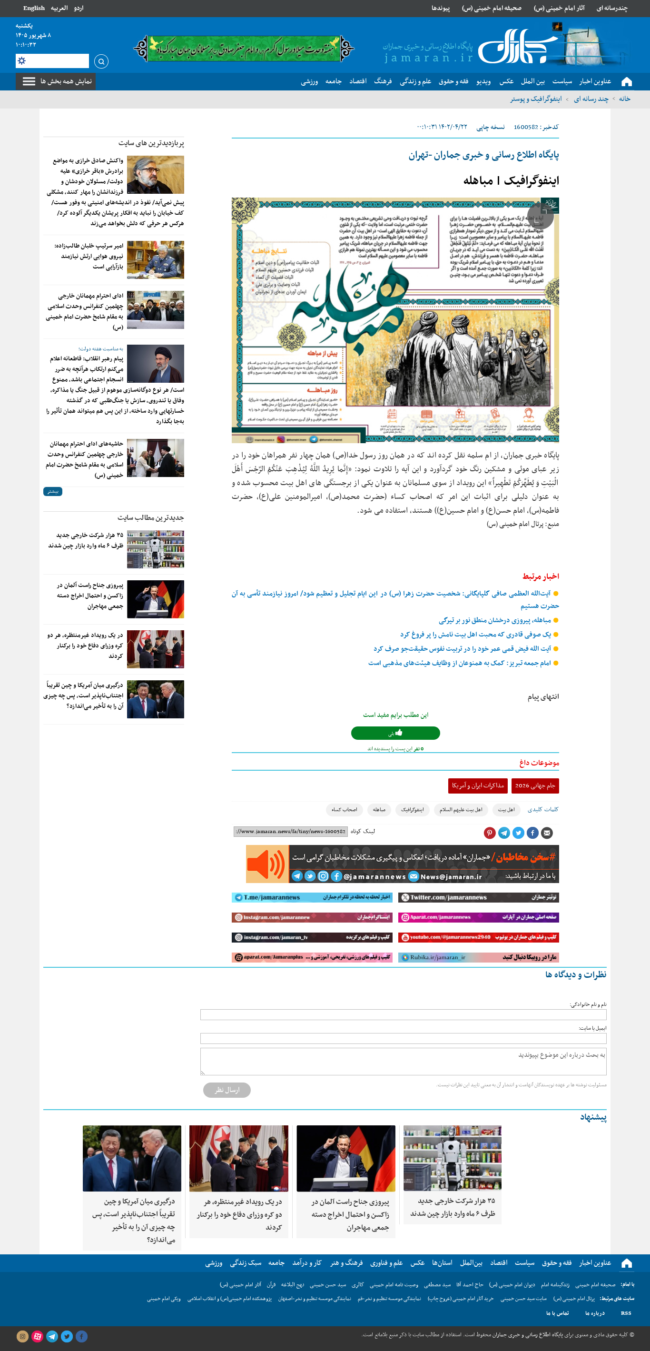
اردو (78, 8)
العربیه (59, 8)
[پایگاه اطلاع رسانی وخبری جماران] (468, 47)
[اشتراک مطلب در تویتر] (518, 833)
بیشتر (53, 491)
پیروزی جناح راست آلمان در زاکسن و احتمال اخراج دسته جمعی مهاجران (90, 596)
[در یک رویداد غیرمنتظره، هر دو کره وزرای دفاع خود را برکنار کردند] (155, 649)
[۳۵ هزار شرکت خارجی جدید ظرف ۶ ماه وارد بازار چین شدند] (155, 549)
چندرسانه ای (612, 8)
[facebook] (81, 1336)
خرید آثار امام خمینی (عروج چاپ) (461, 1298)
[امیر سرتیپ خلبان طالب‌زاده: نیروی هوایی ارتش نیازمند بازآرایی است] (155, 260)
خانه (624, 99)
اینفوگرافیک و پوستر (536, 99)
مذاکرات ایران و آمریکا (478, 785)
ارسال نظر (227, 1090)
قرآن (271, 1285)
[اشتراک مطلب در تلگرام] (504, 833)
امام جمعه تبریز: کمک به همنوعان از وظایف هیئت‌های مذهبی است (460, 663)
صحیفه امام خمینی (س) (492, 8)
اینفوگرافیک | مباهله (511, 181)
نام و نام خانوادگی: (588, 1004)
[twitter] (66, 1336)
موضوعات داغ (539, 763)
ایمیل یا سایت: (593, 1028)
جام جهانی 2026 (535, 785)
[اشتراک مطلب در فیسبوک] (532, 833)
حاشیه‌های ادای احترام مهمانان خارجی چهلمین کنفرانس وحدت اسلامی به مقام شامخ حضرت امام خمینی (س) (84, 460)
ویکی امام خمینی (164, 1298)
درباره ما (595, 1313)
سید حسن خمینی (328, 1285)
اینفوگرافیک (412, 810)
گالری (358, 1285)
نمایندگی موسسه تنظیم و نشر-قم (389, 1298)
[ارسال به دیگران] (546, 833)
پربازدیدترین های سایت (151, 143)
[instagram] (22, 1336)
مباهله (379, 810)
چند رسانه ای (590, 99)
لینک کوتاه (363, 831)
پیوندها (441, 8)
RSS (626, 1313)
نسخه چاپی (490, 127)
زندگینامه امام (555, 1285)
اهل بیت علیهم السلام (461, 810)
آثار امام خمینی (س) (559, 8)
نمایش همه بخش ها (66, 81)
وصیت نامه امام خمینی (394, 1285)
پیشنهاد (593, 1117)
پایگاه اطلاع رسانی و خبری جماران (527, 1335)
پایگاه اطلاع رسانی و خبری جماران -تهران (484, 155)
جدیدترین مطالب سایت (151, 518)
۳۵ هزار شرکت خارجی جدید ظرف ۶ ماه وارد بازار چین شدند (85, 540)
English (34, 8)
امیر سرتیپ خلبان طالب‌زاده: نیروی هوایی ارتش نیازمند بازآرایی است (88, 256)
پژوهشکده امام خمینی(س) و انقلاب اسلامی (229, 1298)
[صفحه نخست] (626, 82)
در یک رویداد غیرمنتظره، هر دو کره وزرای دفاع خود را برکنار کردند (85, 646)
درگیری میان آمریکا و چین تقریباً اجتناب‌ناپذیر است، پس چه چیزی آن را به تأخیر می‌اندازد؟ (83, 696)
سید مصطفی (437, 1285)
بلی (391, 734)
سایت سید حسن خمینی (524, 1298)
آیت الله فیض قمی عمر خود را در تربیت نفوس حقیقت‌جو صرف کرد (463, 649)
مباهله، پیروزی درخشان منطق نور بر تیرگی (495, 620)
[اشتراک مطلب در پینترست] (489, 833)
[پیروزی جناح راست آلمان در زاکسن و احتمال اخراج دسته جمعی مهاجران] (155, 599)
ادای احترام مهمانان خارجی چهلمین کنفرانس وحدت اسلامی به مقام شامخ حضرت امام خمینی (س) (84, 312)
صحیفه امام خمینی (595, 1285)
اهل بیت (506, 810)
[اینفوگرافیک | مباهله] (395, 320)
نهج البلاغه (292, 1285)
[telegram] (52, 1336)
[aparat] (37, 1336)
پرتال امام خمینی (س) (574, 1298)
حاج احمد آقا (469, 1285)
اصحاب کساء (344, 810)
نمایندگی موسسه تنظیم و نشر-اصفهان (314, 1298)
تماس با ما (557, 1313)
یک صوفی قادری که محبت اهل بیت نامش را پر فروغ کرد (476, 635)
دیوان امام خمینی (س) (512, 1285)
